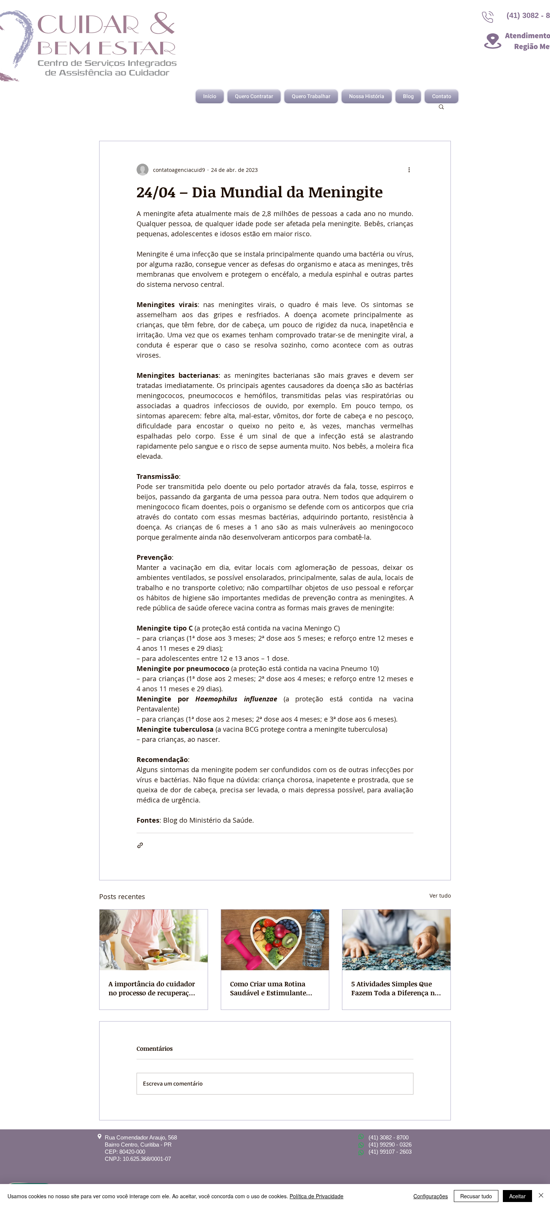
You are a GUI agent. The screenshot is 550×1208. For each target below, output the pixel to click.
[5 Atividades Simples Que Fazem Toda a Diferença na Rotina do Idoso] (396, 940)
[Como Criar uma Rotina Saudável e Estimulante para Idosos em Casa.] (275, 940)
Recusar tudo (476, 1196)
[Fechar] (541, 1196)
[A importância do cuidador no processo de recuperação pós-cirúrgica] (154, 940)
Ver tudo (440, 895)
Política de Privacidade (316, 1196)
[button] (441, 106)
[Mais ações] (408, 169)
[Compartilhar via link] (140, 845)
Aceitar (517, 1196)
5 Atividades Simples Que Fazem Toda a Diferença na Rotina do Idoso (395, 988)
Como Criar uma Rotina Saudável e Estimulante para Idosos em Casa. (268, 988)
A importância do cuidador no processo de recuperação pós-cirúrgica (152, 988)
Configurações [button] (430, 1196)
